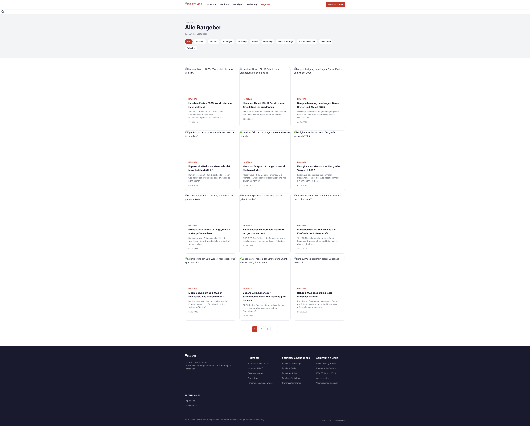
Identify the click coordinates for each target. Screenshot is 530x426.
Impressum (190, 401)
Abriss (255, 41)
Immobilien (326, 41)
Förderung (267, 41)
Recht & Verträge (285, 41)
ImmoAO (189, 22)
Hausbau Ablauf (255, 368)
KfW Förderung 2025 (326, 373)
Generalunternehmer (291, 383)
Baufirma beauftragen (292, 363)
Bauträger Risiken (290, 373)
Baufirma (224, 4)
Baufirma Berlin (289, 368)
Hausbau (211, 4)
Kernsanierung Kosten (326, 363)
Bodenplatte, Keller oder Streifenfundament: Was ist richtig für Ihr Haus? (264, 296)
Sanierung (252, 4)
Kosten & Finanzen (307, 41)
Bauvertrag (253, 378)
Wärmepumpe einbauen (327, 383)
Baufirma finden (335, 4)
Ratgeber (265, 4)
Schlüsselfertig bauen (292, 378)
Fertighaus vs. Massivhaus (260, 383)
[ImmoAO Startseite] (193, 4)
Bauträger (238, 4)
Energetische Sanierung (327, 368)
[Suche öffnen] (3, 11)
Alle (188, 41)
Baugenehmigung (256, 373)
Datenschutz (191, 405)
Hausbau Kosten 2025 (258, 363)
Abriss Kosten (322, 378)
